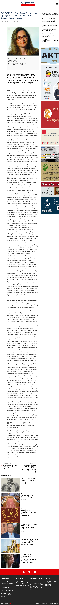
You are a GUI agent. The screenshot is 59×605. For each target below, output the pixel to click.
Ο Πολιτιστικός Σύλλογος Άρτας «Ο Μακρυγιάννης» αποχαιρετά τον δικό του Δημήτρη (50, 14)
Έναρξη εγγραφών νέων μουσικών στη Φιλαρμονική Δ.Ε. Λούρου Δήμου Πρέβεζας (50, 40)
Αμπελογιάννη (5, 460)
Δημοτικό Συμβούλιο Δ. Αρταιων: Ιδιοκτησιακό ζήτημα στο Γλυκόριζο (28, 495)
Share (9, 29)
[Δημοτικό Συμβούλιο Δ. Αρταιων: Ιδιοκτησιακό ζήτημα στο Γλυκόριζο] (10, 500)
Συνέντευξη (30, 460)
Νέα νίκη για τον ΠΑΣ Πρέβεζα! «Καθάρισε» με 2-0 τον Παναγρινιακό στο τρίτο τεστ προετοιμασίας (50, 20)
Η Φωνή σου (48, 584)
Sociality (10, 603)
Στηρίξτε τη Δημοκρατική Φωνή (51, 582)
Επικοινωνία (48, 585)
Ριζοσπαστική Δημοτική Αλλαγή (17, 460)
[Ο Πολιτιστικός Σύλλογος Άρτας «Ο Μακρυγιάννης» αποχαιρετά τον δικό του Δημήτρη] (10, 485)
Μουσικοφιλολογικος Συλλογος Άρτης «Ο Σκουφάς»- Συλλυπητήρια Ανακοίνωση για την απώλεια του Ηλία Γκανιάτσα (29, 512)
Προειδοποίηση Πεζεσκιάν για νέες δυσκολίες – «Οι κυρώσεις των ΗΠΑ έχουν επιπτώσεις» (49, 25)
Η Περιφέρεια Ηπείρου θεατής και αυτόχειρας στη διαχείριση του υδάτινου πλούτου (49, 35)
